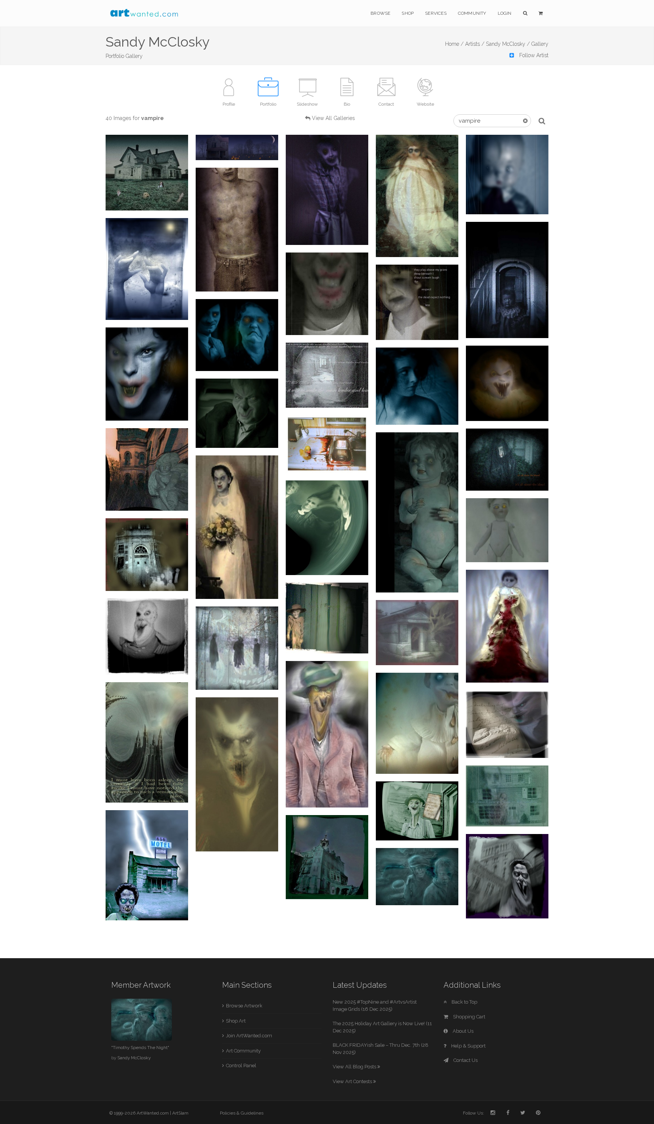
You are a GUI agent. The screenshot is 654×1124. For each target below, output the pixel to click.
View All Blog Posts (355, 1066)
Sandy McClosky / (508, 44)
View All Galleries (333, 118)
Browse (380, 13)
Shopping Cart (468, 1017)
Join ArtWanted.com (249, 1035)
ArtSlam (180, 1113)
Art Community (243, 1051)
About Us (462, 1031)
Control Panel (241, 1065)
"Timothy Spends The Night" (140, 1047)
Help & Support (468, 1046)
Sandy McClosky (134, 1057)
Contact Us (465, 1060)
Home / (454, 44)
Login (505, 13)
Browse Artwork (244, 1006)
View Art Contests (353, 1081)
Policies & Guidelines (241, 1113)
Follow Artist (533, 55)
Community (472, 13)
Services (436, 13)
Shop (408, 13)
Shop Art (236, 1021)
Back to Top (463, 1002)
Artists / (474, 44)
